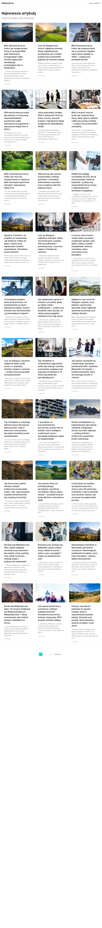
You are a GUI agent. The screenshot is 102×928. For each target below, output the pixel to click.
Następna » (58, 654)
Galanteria (8, 3)
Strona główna (94, 3)
